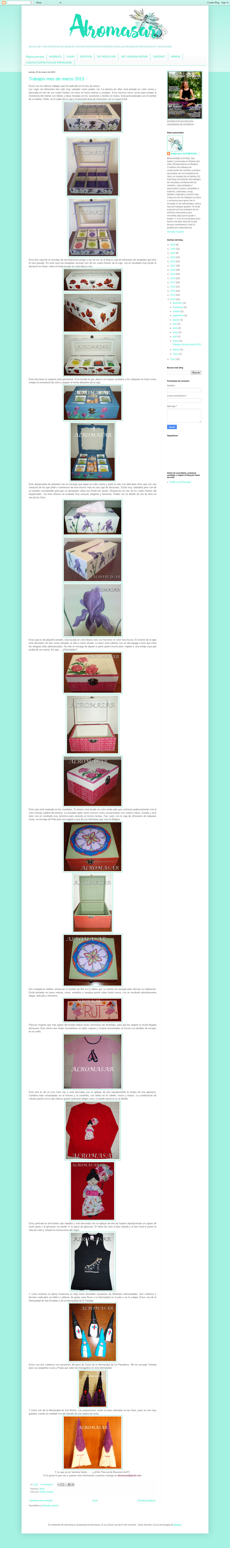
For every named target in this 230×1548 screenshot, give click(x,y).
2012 (173, 359)
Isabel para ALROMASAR (184, 153)
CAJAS (71, 56)
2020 (173, 270)
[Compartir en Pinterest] (73, 1484)
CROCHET (159, 56)
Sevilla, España (46, 1492)
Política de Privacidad (180, 482)
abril (175, 336)
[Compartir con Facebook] (69, 1484)
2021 (173, 265)
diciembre (178, 303)
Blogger (177, 1525)
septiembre (178, 315)
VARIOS (175, 56)
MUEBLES (55, 56)
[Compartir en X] (66, 1484)
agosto (176, 320)
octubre (177, 311)
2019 (173, 274)
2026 (173, 244)
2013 (173, 299)
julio (175, 324)
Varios (42, 1489)
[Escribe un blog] (62, 1484)
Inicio (95, 1500)
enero (176, 354)
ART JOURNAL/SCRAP (134, 56)
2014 (173, 295)
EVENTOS (86, 56)
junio (175, 328)
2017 (173, 282)
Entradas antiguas (146, 1500)
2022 (173, 261)
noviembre (178, 307)
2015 (173, 291)
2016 (173, 287)
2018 (173, 278)
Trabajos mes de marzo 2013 (56, 78)
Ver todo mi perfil (175, 232)
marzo (176, 341)
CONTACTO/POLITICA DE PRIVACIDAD (49, 62)
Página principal (35, 56)
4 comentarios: (47, 1484)
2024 (173, 253)
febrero (176, 349)
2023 (173, 257)
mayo (176, 332)
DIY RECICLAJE (106, 56)
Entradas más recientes (41, 1500)
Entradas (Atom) (50, 1505)
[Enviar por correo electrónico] (59, 1484)
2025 (173, 249)
